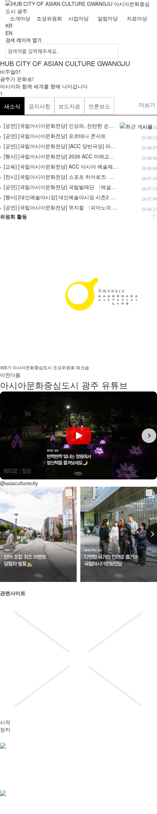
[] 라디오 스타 (68, 146)
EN (8, 32)
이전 (5, 374)
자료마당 (137, 18)
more (153, 216)
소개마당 (20, 18)
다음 (15, 374)
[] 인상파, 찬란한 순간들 (61, 125)
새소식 (12, 106)
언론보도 (99, 106)
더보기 (147, 104)
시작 (5, 722)
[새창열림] (78, 797)
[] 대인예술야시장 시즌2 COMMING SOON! (79, 197)
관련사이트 (12, 781)
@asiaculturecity (19, 483)
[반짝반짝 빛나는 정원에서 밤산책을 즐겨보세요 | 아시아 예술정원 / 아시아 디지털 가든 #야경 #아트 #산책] (78, 435)
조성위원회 (49, 18)
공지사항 (39, 106)
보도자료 (69, 106)
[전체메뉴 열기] (142, 29)
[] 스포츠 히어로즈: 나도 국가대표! (73, 176)
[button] (8, 435)
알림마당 (107, 18)
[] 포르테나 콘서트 (55, 135)
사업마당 (78, 18)
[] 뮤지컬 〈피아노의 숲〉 (63, 207)
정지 (5, 729)
